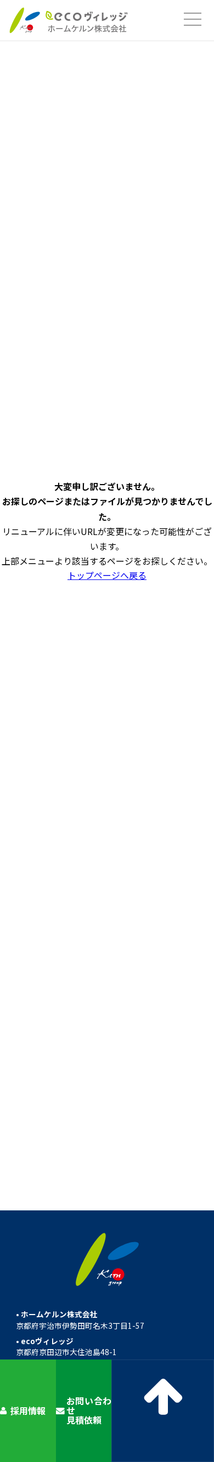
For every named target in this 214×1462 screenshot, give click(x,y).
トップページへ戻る (107, 575)
